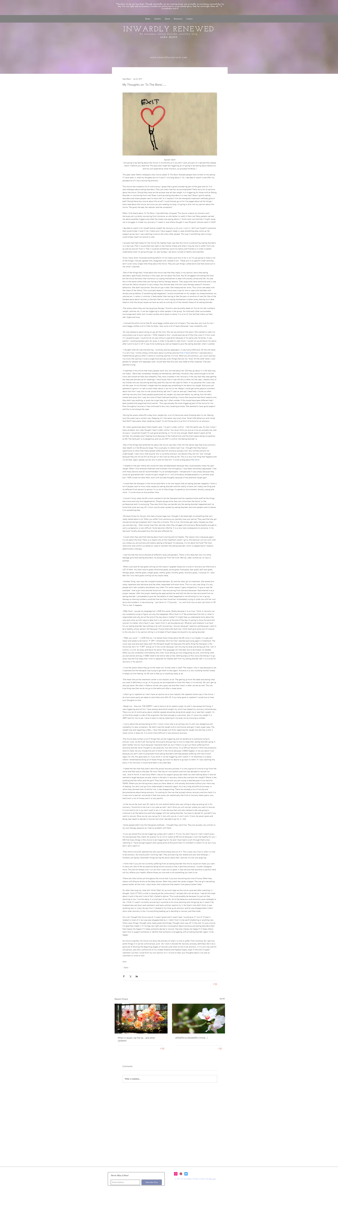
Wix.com (212, 1178)
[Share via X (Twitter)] (130, 976)
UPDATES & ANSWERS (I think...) (191, 1038)
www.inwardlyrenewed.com (168, 57)
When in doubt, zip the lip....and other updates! (136, 1039)
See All (222, 999)
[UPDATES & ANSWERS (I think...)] (198, 1018)
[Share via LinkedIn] (136, 976)
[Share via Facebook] (124, 976)
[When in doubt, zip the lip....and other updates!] (141, 1018)
